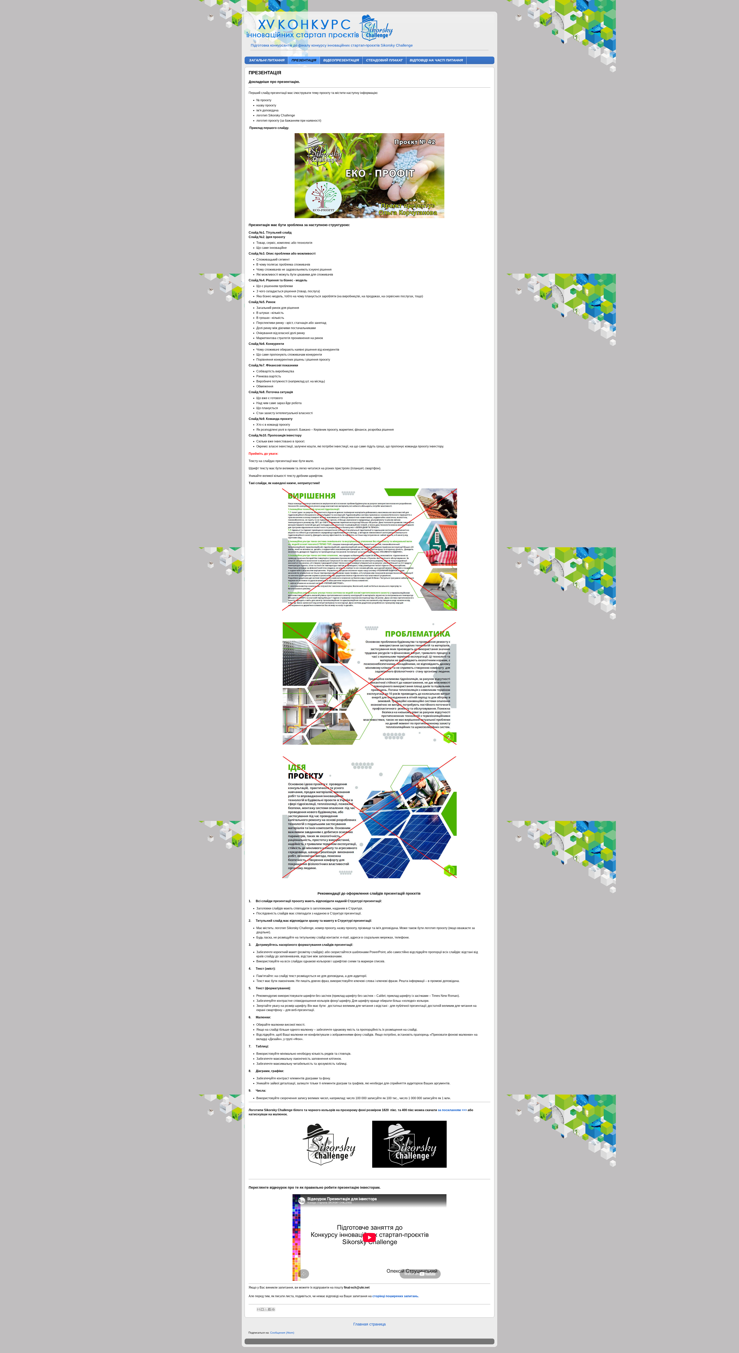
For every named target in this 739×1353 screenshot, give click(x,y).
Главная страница (369, 1324)
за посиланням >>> (452, 1110)
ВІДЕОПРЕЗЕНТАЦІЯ (341, 60)
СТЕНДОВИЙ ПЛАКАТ (384, 60)
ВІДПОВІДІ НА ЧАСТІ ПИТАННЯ (436, 60)
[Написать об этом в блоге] (262, 1309)
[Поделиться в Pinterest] (273, 1309)
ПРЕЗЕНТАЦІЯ (304, 60)
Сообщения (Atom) (282, 1332)
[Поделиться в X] (266, 1309)
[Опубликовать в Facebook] (270, 1309)
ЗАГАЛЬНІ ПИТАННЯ (266, 60)
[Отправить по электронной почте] (259, 1309)
